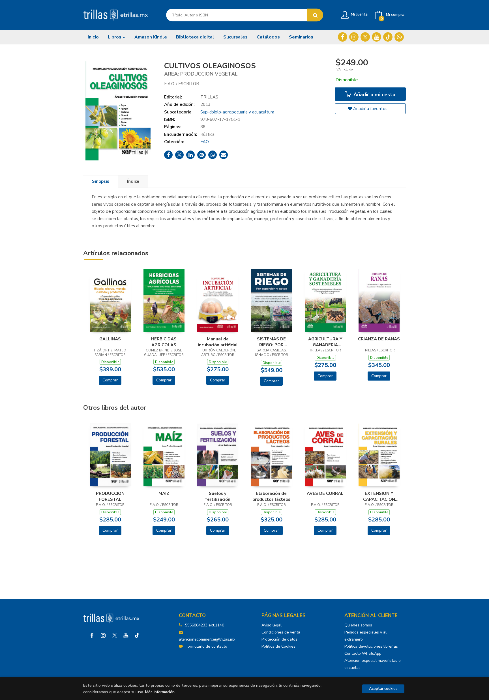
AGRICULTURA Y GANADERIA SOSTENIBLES (325, 341)
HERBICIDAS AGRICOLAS (164, 341)
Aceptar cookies (383, 688)
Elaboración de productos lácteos (271, 496)
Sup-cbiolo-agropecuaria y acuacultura (237, 112)
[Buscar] (315, 15)
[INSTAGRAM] (354, 37)
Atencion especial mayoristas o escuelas (372, 664)
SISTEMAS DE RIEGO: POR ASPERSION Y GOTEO (271, 341)
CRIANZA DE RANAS (379, 339)
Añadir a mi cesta (373, 94)
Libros (115, 37)
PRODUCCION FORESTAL (110, 496)
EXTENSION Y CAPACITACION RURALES (379, 496)
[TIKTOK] (388, 37)
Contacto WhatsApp (362, 653)
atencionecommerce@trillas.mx (207, 639)
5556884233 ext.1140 (204, 625)
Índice (133, 181)
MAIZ (163, 493)
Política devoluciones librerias (371, 646)
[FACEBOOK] (342, 37)
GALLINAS (110, 339)
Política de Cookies (278, 646)
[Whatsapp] (399, 37)
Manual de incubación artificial (218, 341)
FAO (204, 142)
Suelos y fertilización (217, 496)
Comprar (110, 380)
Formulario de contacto (206, 646)
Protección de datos (279, 639)
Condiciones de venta (280, 632)
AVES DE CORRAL (325, 493)
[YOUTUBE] (376, 37)
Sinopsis (100, 181)
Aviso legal (271, 625)
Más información (160, 692)
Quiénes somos (358, 625)
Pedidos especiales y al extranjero (365, 636)
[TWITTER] (365, 37)
